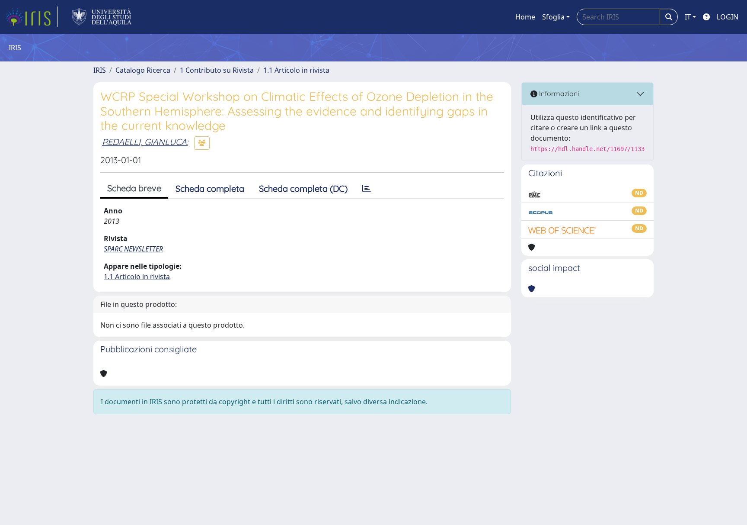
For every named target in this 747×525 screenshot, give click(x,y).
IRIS (99, 70)
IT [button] (688, 17)
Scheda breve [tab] (134, 188)
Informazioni (558, 93)
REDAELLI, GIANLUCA (144, 141)
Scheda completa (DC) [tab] (303, 188)
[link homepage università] (102, 16)
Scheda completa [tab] (210, 188)
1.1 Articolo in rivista (296, 70)
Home (525, 17)
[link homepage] (31, 16)
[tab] (366, 189)
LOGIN (727, 17)
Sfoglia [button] (553, 17)
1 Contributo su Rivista (217, 70)
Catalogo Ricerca (142, 70)
